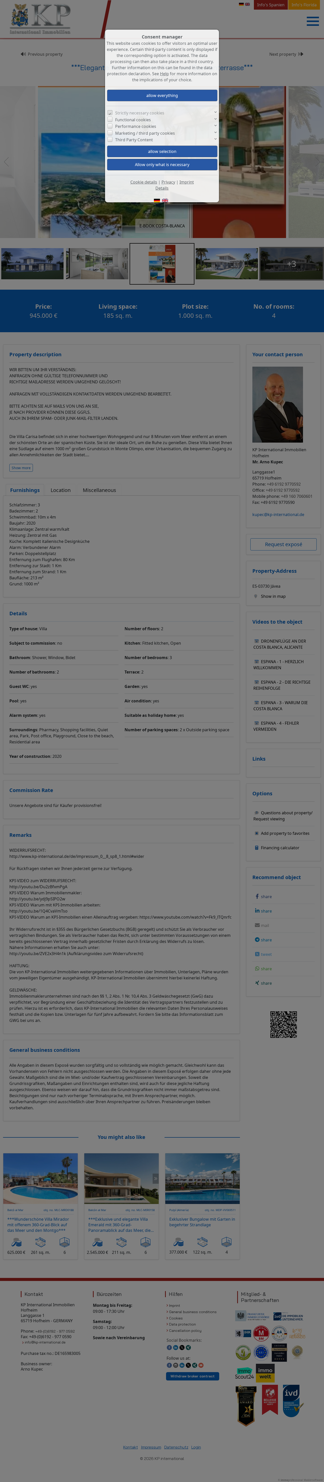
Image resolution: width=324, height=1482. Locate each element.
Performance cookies (135, 126)
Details (162, 188)
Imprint (186, 182)
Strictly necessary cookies (139, 113)
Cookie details (143, 182)
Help (164, 73)
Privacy (168, 182)
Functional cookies (133, 120)
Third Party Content (134, 140)
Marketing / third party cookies (145, 133)
